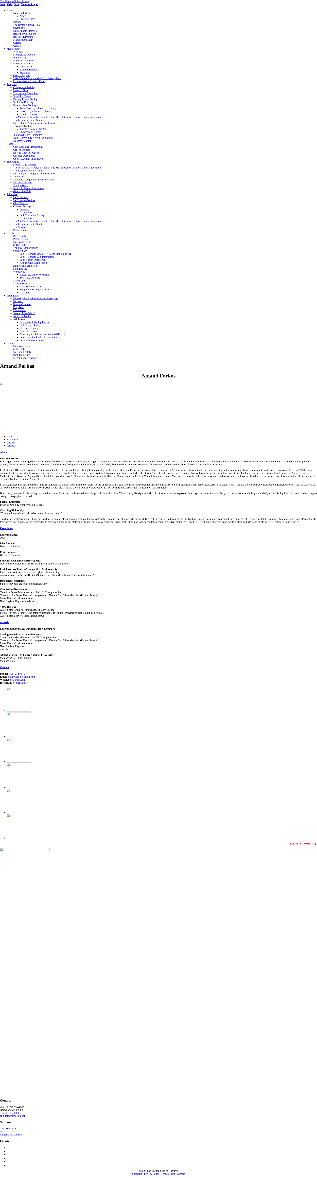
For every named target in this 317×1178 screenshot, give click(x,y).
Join (2, 4)
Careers (181, 1173)
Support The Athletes (11, 1134)
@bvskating (19, 682)
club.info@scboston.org (12, 1115)
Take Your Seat (8, 1128)
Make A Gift (6, 1131)
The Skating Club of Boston (14, 1)
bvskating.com (17, 679)
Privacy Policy (151, 1173)
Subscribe (137, 1173)
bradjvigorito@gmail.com (21, 676)
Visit (9, 4)
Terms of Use (168, 1173)
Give (16, 4)
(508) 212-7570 (17, 673)
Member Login (29, 4)
